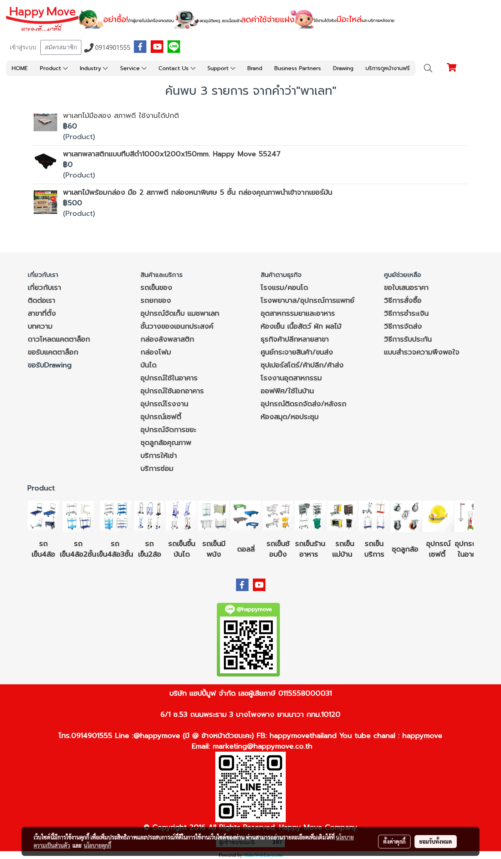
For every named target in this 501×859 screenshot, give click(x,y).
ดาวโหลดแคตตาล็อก (59, 339)
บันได (149, 365)
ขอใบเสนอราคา (406, 287)
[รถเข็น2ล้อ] (149, 516)
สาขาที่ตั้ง (42, 313)
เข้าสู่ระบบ (23, 47)
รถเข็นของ (156, 287)
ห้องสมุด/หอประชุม (290, 416)
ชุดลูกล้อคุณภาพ (166, 442)
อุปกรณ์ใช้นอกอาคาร (172, 390)
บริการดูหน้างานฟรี (388, 68)
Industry (91, 68)
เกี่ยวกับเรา (44, 287)
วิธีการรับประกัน (408, 339)
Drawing (343, 68)
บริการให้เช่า (159, 455)
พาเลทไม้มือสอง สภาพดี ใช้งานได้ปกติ (121, 115)
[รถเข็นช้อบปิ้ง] (278, 516)
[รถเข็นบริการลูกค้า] (374, 516)
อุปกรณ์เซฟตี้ (161, 416)
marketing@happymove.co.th (262, 746)
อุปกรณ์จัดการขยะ (168, 429)
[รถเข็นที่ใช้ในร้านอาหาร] (310, 516)
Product (51, 68)
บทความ (40, 326)
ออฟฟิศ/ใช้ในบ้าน (287, 390)
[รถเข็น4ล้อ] (43, 516)
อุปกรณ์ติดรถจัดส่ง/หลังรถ (303, 403)
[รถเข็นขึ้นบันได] (181, 516)
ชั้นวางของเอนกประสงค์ (177, 326)
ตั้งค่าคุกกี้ (394, 841)
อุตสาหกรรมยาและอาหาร (298, 313)
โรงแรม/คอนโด (284, 287)
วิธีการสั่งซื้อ (403, 300)
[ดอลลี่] (245, 516)
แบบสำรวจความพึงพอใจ (422, 352)
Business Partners (297, 68)
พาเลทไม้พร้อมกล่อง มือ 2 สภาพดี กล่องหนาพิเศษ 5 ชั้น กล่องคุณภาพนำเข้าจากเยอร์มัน (197, 192)
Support (219, 68)
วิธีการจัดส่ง (403, 326)
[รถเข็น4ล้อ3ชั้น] (115, 516)
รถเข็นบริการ (374, 549)
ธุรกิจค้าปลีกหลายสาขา (295, 339)
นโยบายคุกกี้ (97, 845)
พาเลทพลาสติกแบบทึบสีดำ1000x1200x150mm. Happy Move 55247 (172, 153)
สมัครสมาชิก (61, 47)
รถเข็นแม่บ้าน (343, 549)
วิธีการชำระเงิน (406, 313)
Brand (254, 68)
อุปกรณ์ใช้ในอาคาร (169, 378)
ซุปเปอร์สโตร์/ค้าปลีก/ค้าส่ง (302, 365)
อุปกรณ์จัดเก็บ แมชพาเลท (180, 313)
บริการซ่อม (157, 468)
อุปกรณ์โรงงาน (164, 403)
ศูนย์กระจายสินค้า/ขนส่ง (297, 352)
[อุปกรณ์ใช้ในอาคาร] (446, 554)
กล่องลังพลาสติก (167, 339)
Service (131, 68)
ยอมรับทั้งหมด (435, 841)
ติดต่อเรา (41, 300)
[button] (428, 68)
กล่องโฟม (156, 352)
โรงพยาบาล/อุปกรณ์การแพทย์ (307, 300)
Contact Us (175, 68)
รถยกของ (156, 300)
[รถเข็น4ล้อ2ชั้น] (78, 516)
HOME (20, 68)
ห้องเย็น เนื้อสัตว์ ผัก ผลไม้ (301, 326)
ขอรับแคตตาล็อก (53, 352)
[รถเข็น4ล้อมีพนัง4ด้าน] (213, 516)
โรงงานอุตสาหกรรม (291, 378)
